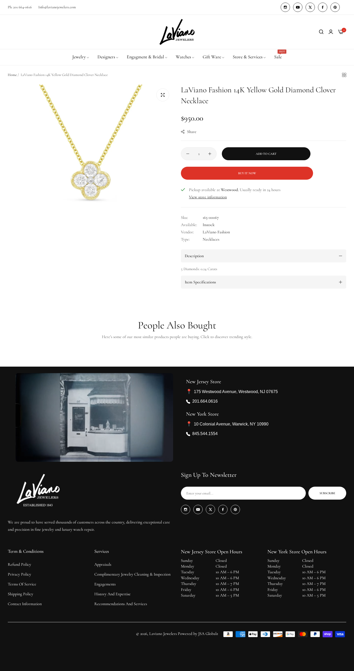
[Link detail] (285, 7)
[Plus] (209, 153)
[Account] (331, 31)
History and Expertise (112, 594)
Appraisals (102, 564)
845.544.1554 (205, 434)
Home (12, 75)
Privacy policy (19, 574)
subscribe (327, 493)
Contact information (25, 603)
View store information (208, 197)
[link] (81, 57)
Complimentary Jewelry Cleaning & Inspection (132, 574)
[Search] (321, 32)
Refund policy (19, 564)
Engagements (105, 584)
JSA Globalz (208, 633)
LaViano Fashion (216, 232)
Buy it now (247, 173)
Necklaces (211, 239)
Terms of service (22, 584)
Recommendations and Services (120, 603)
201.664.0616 (205, 401)
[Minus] (187, 153)
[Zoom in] (162, 94)
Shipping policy (20, 594)
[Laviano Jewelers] (177, 32)
